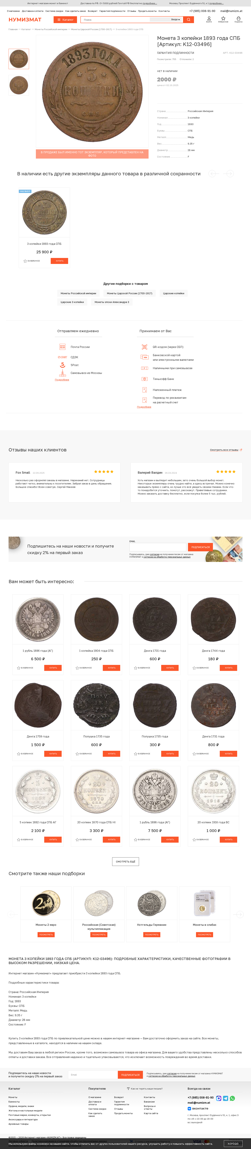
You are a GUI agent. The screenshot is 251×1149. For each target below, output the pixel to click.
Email (132, 541)
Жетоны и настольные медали (25, 1110)
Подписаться (200, 547)
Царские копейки (173, 293)
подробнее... (150, 3)
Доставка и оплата (32, 11)
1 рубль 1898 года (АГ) (155, 822)
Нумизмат (25, 19)
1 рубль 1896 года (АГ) (38, 650)
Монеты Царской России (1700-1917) (129, 293)
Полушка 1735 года (96, 736)
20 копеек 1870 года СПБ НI (96, 822)
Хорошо (233, 1143)
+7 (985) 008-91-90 (202, 11)
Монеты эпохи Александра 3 (112, 302)
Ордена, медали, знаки (21, 1106)
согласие (154, 554)
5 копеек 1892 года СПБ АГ (38, 822)
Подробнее (62, 379)
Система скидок (54, 11)
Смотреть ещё (125, 861)
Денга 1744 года (213, 650)
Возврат (92, 11)
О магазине (13, 11)
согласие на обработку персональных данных (167, 557)
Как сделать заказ (75, 11)
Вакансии (149, 1101)
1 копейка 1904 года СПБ (96, 650)
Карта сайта (151, 1113)
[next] (239, 914)
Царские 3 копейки (72, 302)
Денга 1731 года (155, 650)
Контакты (164, 11)
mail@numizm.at (231, 11)
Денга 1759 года (38, 736)
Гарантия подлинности (112, 11)
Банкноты (14, 1101)
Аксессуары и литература (23, 1119)
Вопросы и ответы (150, 1107)
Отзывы (131, 11)
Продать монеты (147, 11)
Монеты (13, 1097)
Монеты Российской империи (78, 293)
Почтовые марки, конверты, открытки (30, 1115)
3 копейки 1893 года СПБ (44, 243)
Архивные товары (19, 1123)
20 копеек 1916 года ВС (213, 822)
